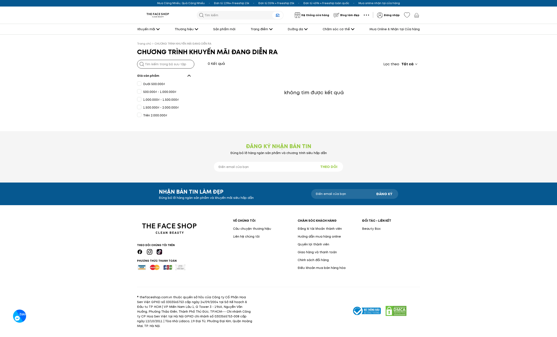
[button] (165, 76)
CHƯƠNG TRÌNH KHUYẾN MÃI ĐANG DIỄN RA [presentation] (182, 43)
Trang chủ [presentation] (144, 43)
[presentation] (157, 15)
